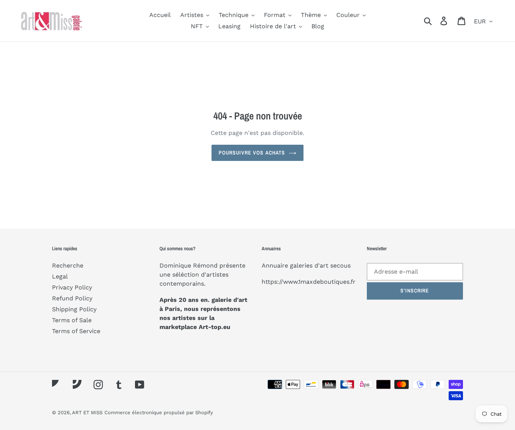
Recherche (67, 265)
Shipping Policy (74, 309)
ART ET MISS (87, 412)
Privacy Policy (72, 287)
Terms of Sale (72, 320)
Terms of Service (76, 331)
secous (340, 265)
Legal (60, 276)
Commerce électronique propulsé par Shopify (158, 412)
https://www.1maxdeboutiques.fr (309, 281)
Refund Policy (72, 298)
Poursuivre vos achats (252, 152)
